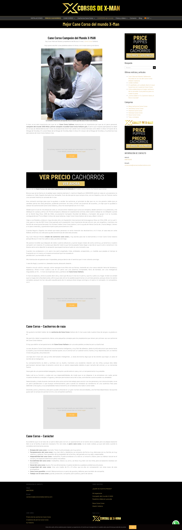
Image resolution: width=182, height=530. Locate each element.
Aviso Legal (82, 151)
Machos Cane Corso (135, 110)
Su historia (30, 523)
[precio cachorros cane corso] (71, 173)
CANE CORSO (133, 83)
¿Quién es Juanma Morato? (102, 489)
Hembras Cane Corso (135, 108)
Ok (133, 527)
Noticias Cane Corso (135, 113)
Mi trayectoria (97, 493)
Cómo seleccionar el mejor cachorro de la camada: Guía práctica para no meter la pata (141, 91)
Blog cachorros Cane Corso (137, 106)
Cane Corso (88, 41)
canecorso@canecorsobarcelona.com (138, 165)
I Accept (71, 156)
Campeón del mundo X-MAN (102, 496)
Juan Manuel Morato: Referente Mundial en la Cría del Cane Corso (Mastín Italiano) (140, 79)
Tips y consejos (133, 117)
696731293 (128, 159)
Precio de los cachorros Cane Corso (38, 517)
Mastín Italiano (97, 506)
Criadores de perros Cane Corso (37, 520)
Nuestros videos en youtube (102, 499)
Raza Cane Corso (134, 115)
